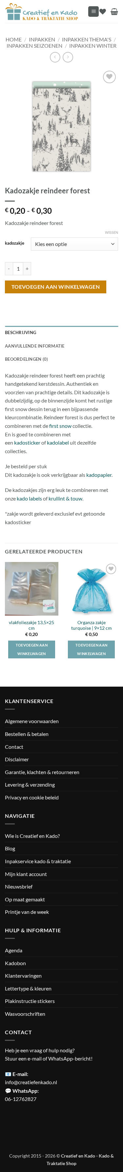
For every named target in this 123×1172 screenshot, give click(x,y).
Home (14, 39)
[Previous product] (68, 57)
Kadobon (15, 963)
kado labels (29, 498)
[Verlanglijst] (102, 11)
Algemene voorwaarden (32, 721)
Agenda (13, 950)
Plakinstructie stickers (30, 1001)
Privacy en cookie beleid (32, 797)
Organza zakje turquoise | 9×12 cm (91, 625)
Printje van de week (27, 912)
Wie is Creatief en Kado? (32, 836)
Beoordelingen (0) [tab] (26, 359)
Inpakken (42, 39)
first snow (60, 426)
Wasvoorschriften (25, 1014)
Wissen (111, 232)
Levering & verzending (30, 784)
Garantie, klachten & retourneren (42, 772)
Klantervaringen (23, 975)
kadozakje (14, 243)
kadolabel (58, 442)
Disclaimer (17, 759)
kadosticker (27, 442)
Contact (14, 747)
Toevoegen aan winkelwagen (55, 287)
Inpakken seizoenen (34, 45)
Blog (10, 848)
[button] (93, 11)
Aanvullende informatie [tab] (35, 346)
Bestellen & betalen (27, 734)
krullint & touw (65, 498)
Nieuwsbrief (18, 886)
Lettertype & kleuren (28, 988)
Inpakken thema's (86, 39)
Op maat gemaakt (25, 899)
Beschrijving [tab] (20, 332)
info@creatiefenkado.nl (31, 1082)
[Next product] (55, 57)
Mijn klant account (26, 874)
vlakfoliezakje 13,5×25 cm (31, 625)
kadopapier (99, 475)
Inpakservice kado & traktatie (38, 861)
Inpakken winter (92, 45)
